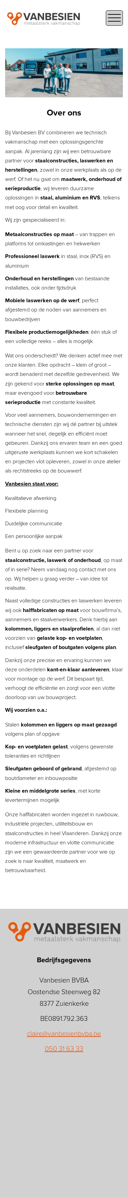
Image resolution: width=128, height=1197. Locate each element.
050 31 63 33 (64, 1049)
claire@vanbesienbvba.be (64, 1033)
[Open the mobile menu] (114, 18)
